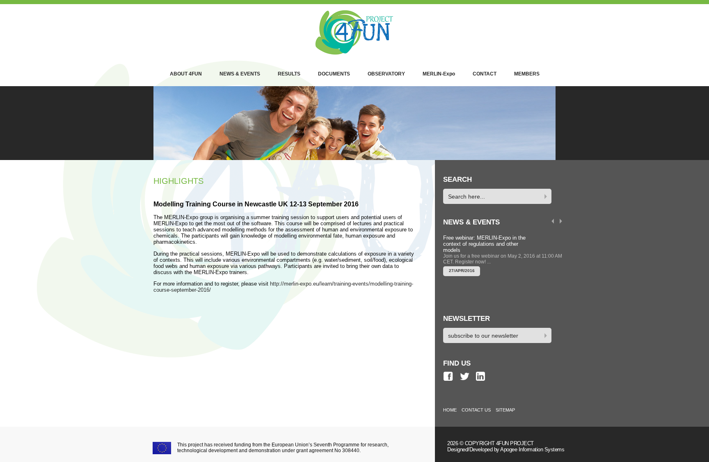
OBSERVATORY (386, 74)
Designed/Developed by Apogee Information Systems (505, 449)
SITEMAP (505, 409)
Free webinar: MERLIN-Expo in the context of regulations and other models (484, 244)
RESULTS (289, 74)
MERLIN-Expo (439, 74)
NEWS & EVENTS (240, 74)
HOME (450, 409)
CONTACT (484, 74)
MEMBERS (527, 74)
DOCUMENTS (334, 74)
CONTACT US (476, 409)
